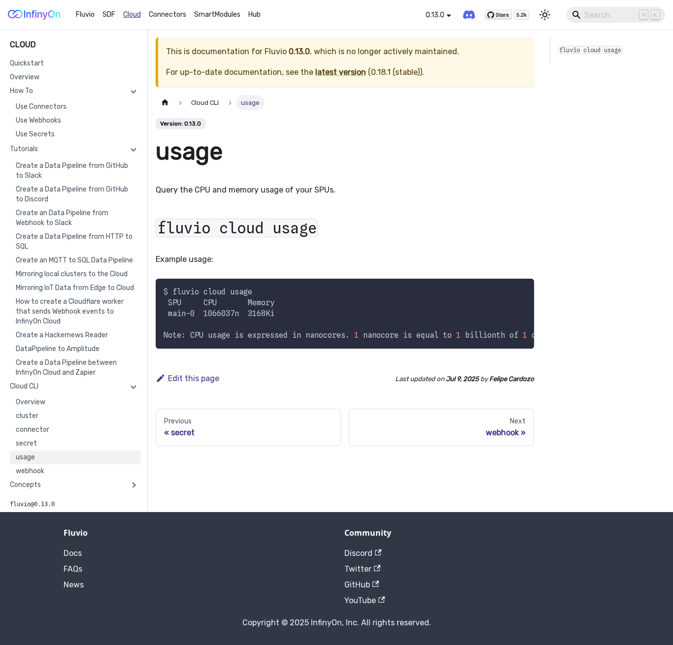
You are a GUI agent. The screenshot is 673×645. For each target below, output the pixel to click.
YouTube (360, 600)
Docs (73, 553)
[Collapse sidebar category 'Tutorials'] (133, 149)
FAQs (73, 569)
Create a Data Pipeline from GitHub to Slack (72, 170)
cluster (27, 416)
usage (25, 457)
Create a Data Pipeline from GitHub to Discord (72, 194)
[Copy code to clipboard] (522, 291)
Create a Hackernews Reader (62, 335)
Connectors (167, 14)
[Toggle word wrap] (504, 291)
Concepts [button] (25, 485)
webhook (30, 471)
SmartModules (217, 14)
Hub (254, 14)
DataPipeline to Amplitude (58, 349)
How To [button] (21, 91)
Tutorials (24, 149)
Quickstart (27, 63)
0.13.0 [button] (435, 15)
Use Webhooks (38, 120)
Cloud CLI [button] (24, 386)
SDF (108, 14)
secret (26, 443)
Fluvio (85, 14)
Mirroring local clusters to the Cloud (72, 274)
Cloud (132, 14)
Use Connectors (41, 106)
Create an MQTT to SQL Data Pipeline (74, 260)
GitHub (357, 584)
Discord (358, 553)
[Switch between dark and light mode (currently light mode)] (545, 15)
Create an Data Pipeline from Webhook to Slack (62, 218)
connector (32, 429)
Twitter (357, 569)
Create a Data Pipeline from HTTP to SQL (74, 241)
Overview (24, 77)
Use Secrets (35, 134)
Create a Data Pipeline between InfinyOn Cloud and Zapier (66, 367)
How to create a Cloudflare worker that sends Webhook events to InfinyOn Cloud (70, 311)
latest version (340, 72)
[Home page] (165, 102)
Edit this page (193, 378)
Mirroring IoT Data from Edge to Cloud (75, 288)
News (74, 584)
